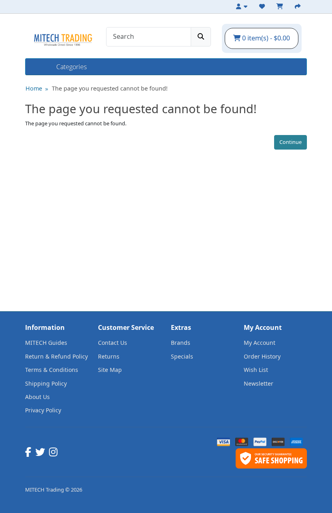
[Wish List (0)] (263, 6)
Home (41, 67)
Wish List (256, 370)
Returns (108, 356)
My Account (259, 342)
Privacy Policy (43, 410)
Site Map (110, 370)
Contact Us (112, 342)
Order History (262, 356)
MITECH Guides (46, 342)
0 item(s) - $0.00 (265, 38)
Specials (182, 356)
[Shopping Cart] (280, 6)
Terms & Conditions (51, 370)
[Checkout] (299, 6)
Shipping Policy (46, 383)
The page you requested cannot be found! (110, 88)
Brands (180, 342)
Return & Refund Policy (56, 356)
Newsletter (258, 383)
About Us (37, 397)
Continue (290, 142)
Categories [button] (71, 66)
